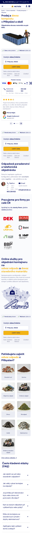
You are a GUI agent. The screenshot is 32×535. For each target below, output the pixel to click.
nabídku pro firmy (6, 218)
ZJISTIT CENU (16, 67)
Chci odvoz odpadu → (9, 466)
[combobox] (18, 62)
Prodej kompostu (21, 10)
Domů (3, 10)
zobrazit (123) (10, 126)
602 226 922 (9, 2)
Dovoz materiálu (10, 10)
